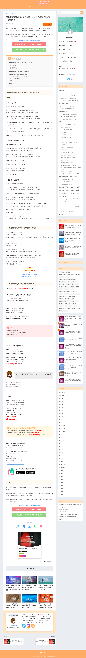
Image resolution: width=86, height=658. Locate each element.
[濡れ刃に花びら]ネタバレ (66, 150)
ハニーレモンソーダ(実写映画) (67, 106)
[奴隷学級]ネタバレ (64, 144)
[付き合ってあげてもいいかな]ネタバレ (69, 165)
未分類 (61, 214)
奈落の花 (60, 293)
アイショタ (67, 276)
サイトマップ (43, 6)
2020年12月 (62, 461)
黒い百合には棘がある (63, 310)
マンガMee (77, 284)
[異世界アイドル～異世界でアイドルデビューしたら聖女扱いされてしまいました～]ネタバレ (70, 172)
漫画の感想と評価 (63, 111)
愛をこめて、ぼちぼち (76, 293)
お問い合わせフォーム (33, 6)
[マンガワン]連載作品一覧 (66, 184)
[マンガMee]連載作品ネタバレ (67, 129)
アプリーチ (31, 469)
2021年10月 (62, 431)
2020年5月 (61, 482)
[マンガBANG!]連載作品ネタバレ (67, 124)
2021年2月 (61, 455)
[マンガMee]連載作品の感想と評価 (68, 116)
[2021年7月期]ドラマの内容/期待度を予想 (69, 100)
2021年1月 (61, 458)
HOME (44, 652)
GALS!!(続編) (61, 272)
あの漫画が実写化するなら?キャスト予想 (69, 187)
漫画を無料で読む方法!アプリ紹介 (68, 176)
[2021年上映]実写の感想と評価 (67, 108)
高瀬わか (68, 308)
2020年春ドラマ (63, 196)
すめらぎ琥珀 (78, 274)
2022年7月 (61, 404)
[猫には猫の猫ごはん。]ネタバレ (67, 152)
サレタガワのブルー (63, 281)
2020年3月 (61, 488)
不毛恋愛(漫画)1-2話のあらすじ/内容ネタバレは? (21, 62)
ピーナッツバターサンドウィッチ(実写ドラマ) (70, 206)
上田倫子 (72, 286)
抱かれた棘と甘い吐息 (63, 296)
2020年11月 (62, 464)
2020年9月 (61, 470)
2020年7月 (61, 476)
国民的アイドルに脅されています (65, 291)
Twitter (24, 628)
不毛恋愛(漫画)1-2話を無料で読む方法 (18, 74)
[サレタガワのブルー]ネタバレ (67, 137)
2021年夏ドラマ (63, 90)
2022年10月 (62, 395)
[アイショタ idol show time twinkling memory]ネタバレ (70, 168)
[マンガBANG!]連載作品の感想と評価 (68, 114)
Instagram (28, 628)
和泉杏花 (72, 289)
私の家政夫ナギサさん (65, 209)
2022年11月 (62, 392)
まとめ (10, 83)
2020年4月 (61, 485)
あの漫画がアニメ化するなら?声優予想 (69, 190)
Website (32, 628)
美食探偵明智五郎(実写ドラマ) (67, 211)
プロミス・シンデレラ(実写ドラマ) (68, 95)
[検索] (81, 12)
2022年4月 (61, 413)
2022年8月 (61, 401)
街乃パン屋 (74, 303)
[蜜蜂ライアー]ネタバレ (65, 160)
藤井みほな (61, 303)
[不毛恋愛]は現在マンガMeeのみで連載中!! (30, 40)
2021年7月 (61, 440)
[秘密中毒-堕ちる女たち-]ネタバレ (68, 157)
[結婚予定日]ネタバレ (65, 127)
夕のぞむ (74, 291)
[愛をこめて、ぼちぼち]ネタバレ (67, 147)
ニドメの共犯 (61, 284)
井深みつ (60, 289)
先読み (11, 80)
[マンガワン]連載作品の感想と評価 (68, 119)
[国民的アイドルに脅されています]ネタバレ (70, 142)
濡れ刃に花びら (68, 298)
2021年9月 (61, 434)
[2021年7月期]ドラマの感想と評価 (68, 98)
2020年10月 (62, 467)
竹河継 (72, 301)
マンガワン (67, 286)
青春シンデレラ (62, 308)
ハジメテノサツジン (69, 284)
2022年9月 (61, 398)
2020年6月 (61, 479)
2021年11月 (62, 428)
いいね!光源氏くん (64, 201)
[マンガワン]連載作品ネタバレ (67, 162)
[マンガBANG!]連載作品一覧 (66, 179)
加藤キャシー (66, 289)
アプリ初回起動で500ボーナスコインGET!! (15, 464)
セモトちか (74, 281)
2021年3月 (61, 452)
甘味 (73, 298)
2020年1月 (61, 494)
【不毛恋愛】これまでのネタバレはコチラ (29, 50)
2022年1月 (61, 422)
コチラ (42, 622)
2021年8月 (61, 437)
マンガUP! (61, 286)
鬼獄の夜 (73, 308)
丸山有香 (77, 286)
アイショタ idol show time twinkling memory (67, 279)
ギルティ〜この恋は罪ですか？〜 (68, 204)
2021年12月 (62, 425)
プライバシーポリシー (53, 6)
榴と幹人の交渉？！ (14, 69)
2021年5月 (61, 446)
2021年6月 (61, 443)
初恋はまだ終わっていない (16, 67)
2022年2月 (61, 419)
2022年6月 (61, 407)
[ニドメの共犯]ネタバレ (65, 139)
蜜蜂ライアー (67, 303)
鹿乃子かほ (79, 308)
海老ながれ (61, 298)
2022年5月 (61, 410)
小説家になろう (67, 293)
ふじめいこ (61, 276)
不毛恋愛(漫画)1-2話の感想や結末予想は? (19, 71)
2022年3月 (61, 416)
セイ (69, 281)
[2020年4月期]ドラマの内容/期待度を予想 (69, 199)
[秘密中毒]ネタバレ (64, 132)
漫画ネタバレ (50, 561)
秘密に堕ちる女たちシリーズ (64, 301)
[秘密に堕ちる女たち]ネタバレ (67, 155)
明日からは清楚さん (72, 296)
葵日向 (77, 301)
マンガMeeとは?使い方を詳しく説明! (18, 76)
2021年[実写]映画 (63, 103)
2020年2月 (61, 491)
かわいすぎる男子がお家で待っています (66, 274)
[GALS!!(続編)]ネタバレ (65, 134)
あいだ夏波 (68, 272)
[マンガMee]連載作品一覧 (66, 181)
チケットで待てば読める (15, 78)
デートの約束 (13, 65)
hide (18, 58)
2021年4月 (61, 449)
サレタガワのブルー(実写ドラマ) (67, 93)
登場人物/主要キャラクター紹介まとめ (69, 193)
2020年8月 (61, 473)
